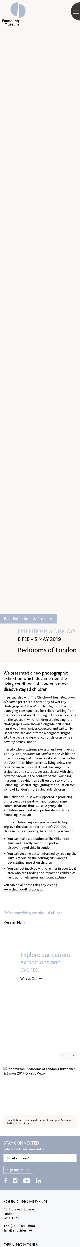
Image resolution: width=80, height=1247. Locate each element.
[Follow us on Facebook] (5, 1181)
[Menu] (76, 11)
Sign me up (15, 1170)
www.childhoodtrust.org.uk (23, 889)
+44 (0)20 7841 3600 (19, 1226)
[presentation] (72, 1056)
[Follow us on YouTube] (26, 1181)
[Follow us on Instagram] (15, 1181)
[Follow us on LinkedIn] (38, 1181)
